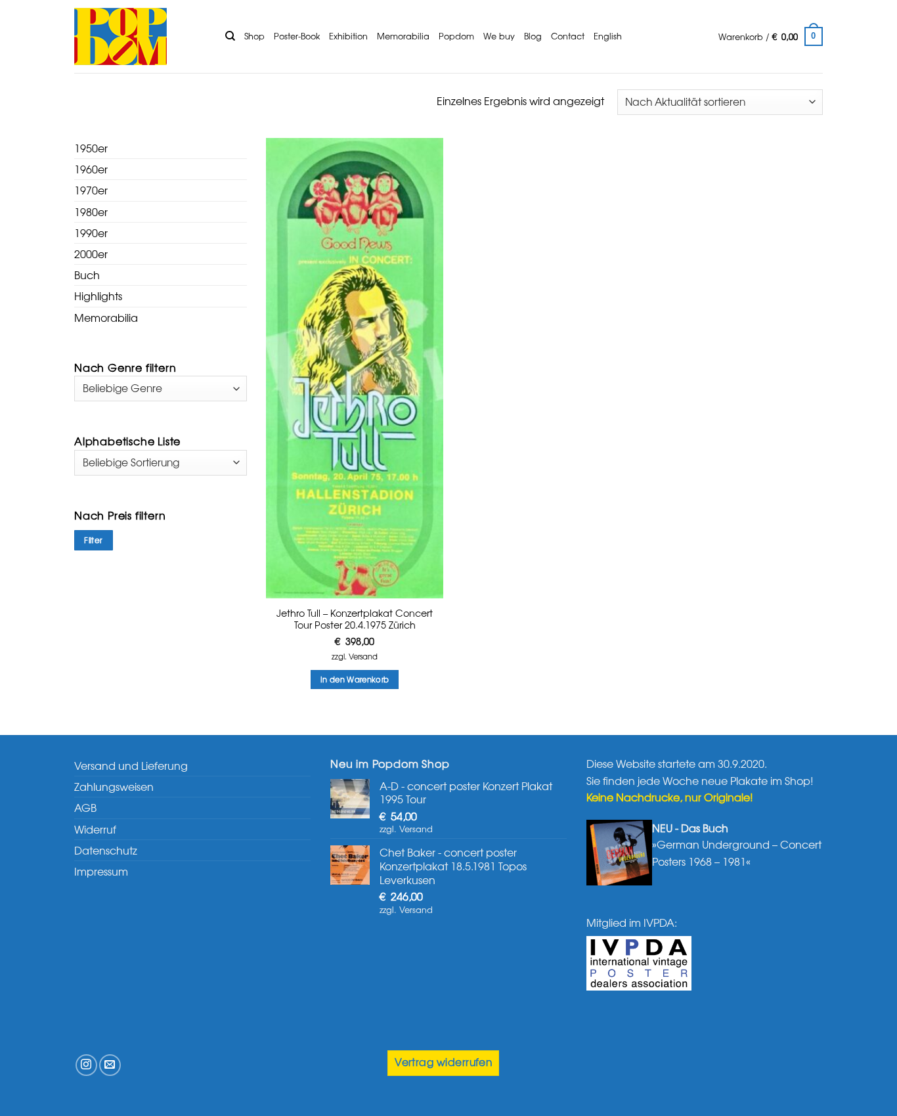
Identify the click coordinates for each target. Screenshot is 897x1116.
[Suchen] (230, 36)
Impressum (101, 871)
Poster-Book (297, 36)
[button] (770, 36)
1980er (91, 211)
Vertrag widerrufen (443, 1061)
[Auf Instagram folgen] (86, 1065)
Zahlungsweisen (114, 786)
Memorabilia (403, 36)
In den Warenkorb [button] (354, 679)
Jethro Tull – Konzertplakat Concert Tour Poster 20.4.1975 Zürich (354, 619)
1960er (91, 169)
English (608, 36)
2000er (91, 253)
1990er (91, 232)
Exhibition (348, 36)
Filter (93, 540)
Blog (533, 36)
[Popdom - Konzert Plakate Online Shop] (140, 36)
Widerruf (95, 829)
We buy (499, 36)
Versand (363, 656)
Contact (567, 36)
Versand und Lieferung (131, 765)
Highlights (98, 295)
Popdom (456, 36)
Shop (254, 36)
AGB (85, 807)
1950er (91, 148)
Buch (87, 274)
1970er (91, 190)
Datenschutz (105, 850)
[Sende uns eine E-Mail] (110, 1065)
